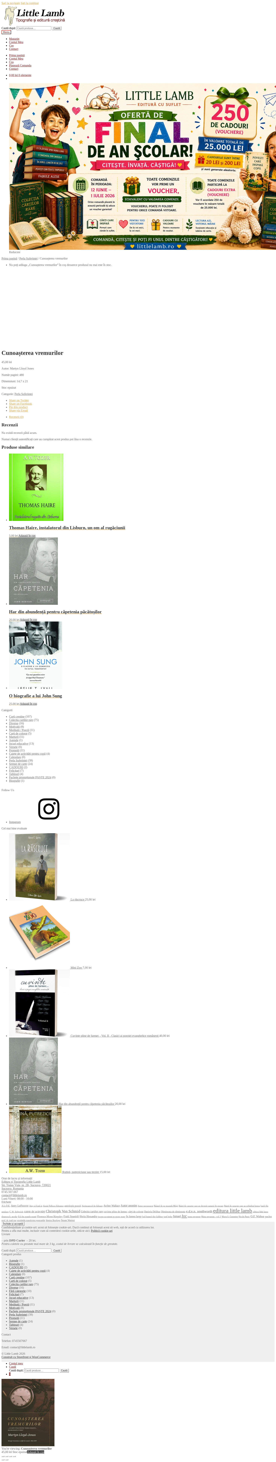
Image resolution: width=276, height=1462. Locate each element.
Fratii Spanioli (71, 1216)
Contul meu (16, 1363)
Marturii (14, 736)
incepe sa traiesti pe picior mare (111, 1217)
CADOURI (16, 767)
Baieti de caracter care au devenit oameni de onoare (201, 1206)
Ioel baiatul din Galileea (152, 1217)
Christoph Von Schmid (63, 1211)
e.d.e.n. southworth (199, 1211)
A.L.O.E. (6, 1206)
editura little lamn (260, 1212)
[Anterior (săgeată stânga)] (3, 1459)
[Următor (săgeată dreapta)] (6, 1459)
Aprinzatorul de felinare (92, 1206)
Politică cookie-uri (101, 1230)
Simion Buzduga (53, 1220)
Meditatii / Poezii (19, 730)
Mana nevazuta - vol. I (211, 1217)
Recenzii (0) (16, 416)
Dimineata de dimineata (173, 1211)
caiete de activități (34, 1211)
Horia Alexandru (88, 1216)
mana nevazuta (194, 1217)
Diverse (13, 723)
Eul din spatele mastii (27, 1217)
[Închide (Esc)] (3, 1456)
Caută (57, 28)
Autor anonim (129, 1205)
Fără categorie (17, 1291)
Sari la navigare (11, 3)
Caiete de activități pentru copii (27, 753)
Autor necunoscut (145, 1206)
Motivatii (14, 726)
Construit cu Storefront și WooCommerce (26, 1357)
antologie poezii (72, 1206)
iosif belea (168, 1217)
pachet (268, 1216)
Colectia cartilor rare (21, 720)
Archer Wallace (111, 1205)
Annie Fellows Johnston (53, 1206)
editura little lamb (232, 1211)
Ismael (177, 1216)
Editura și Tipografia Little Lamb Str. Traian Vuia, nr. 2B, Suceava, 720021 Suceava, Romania (26, 1185)
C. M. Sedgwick (16, 1212)
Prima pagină (17, 55)
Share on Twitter (19, 400)
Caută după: (9, 28)
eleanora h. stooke (9, 1217)
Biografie (14, 780)
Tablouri (14, 774)
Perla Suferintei (28, 258)
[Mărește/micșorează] (14, 1456)
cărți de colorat (135, 1211)
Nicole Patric (244, 1217)
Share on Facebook (20, 403)
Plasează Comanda (20, 65)
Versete (13, 747)
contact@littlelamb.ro (14, 1195)
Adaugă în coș (26, 535)
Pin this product (18, 407)
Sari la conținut (29, 3)
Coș (11, 45)
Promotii (14, 750)
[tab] (141, 417)
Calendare (15, 757)
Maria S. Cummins (230, 1217)
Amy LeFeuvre (20, 1205)
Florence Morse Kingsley (50, 1216)
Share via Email (18, 410)
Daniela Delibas (152, 1211)
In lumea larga (133, 1216)
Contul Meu (16, 42)
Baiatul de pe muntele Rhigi (166, 1206)
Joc (184, 1216)
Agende (13, 740)
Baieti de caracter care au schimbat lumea (242, 1206)
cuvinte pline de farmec (115, 1211)
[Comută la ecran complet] (10, 1456)
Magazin (14, 38)
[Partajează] (6, 1456)
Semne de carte (18, 763)
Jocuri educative (18, 743)
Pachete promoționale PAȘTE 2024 (30, 777)
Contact (13, 48)
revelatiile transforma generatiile (31, 1220)
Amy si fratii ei (35, 1206)
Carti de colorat (18, 733)
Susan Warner (68, 1220)
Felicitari (14, 770)
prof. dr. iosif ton (9, 1220)
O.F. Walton (257, 1216)
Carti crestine (17, 716)
